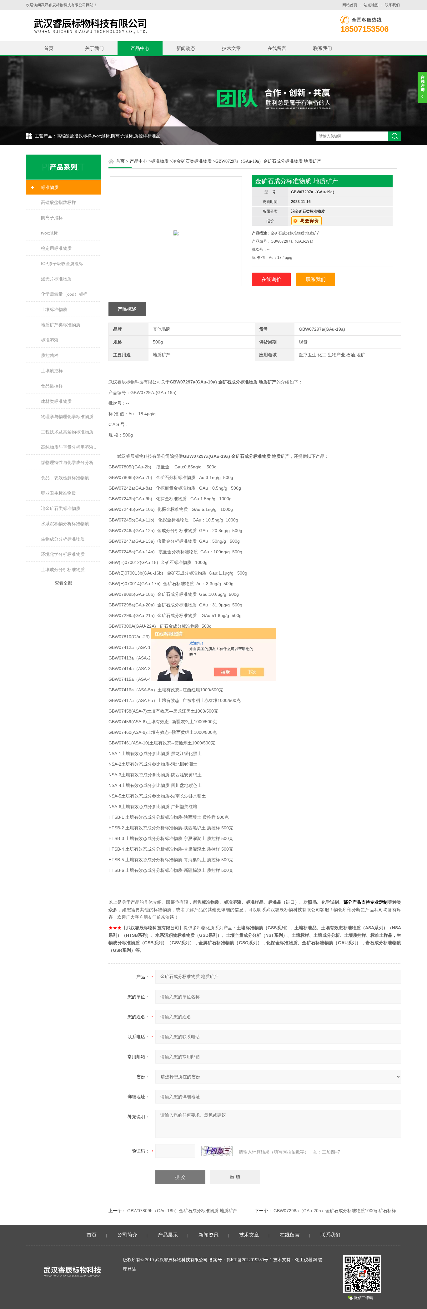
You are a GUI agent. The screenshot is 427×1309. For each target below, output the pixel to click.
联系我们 (392, 5)
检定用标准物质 (56, 248)
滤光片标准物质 (56, 278)
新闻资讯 (208, 1234)
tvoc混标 (49, 232)
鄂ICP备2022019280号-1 (249, 1259)
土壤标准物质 (54, 309)
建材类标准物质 (56, 401)
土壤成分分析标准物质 (63, 569)
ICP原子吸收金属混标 (62, 263)
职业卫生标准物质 (58, 493)
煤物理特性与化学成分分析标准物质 (71, 462)
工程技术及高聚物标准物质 (67, 431)
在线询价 (271, 279)
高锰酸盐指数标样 (58, 202)
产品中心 (140, 48)
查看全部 (63, 582)
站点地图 (371, 5)
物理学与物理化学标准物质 (67, 416)
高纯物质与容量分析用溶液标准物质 (71, 447)
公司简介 (127, 1234)
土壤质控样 (52, 370)
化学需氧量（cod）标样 (64, 294)
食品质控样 (52, 385)
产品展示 (168, 1234)
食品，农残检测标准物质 (65, 477)
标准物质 (49, 187)
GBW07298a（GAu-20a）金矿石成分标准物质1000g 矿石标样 (335, 1210)
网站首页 (349, 5)
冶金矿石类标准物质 (60, 508)
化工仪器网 (306, 1259)
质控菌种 (49, 355)
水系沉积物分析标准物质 (65, 523)
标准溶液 (49, 340)
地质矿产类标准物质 (60, 324)
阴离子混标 (52, 217)
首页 (48, 48)
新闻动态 (185, 48)
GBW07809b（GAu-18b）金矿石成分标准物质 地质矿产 (182, 1210)
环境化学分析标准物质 (63, 554)
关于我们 (94, 48)
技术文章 (231, 48)
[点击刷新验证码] (217, 1151)
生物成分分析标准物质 (63, 538)
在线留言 (277, 48)
